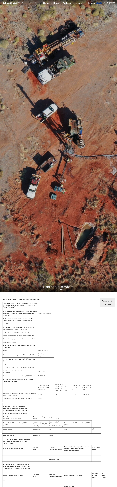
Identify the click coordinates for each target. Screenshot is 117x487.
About (56, 3)
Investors (79, 3)
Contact (91, 3)
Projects (67, 3)
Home (46, 3)
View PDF (108, 304)
